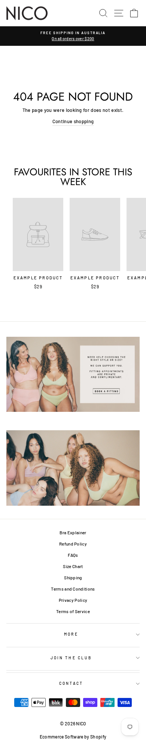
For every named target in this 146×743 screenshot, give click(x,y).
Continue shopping (73, 121)
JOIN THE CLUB (71, 658)
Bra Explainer (73, 532)
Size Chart (73, 566)
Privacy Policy (73, 600)
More (71, 634)
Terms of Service (73, 611)
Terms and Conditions (73, 588)
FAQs (73, 555)
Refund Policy (73, 543)
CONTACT (71, 683)
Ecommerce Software (61, 736)
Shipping (73, 577)
